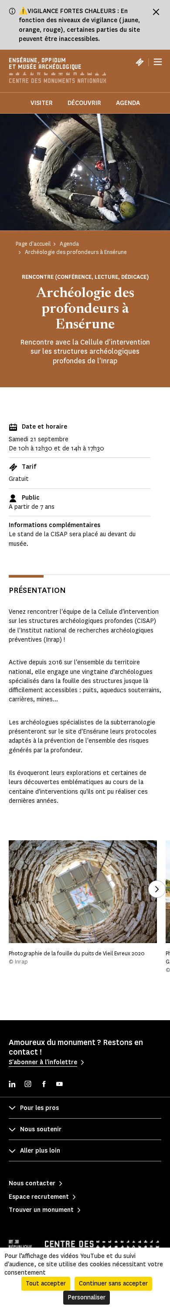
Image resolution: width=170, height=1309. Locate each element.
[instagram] (27, 1085)
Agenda (128, 103)
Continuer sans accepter (113, 1283)
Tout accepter (46, 1283)
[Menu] (158, 62)
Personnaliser (86, 1297)
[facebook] (43, 1085)
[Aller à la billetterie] (139, 62)
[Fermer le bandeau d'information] (156, 12)
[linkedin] (12, 1085)
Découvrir (84, 103)
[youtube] (59, 1085)
